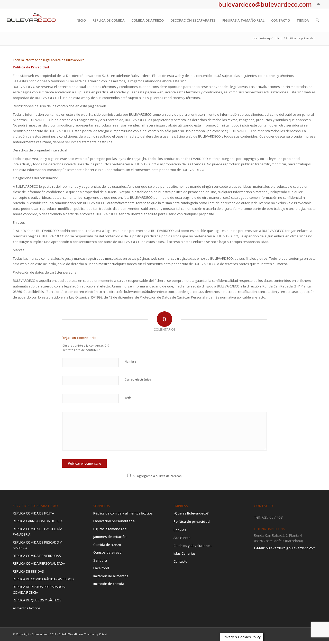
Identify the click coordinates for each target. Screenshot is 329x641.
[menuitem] (80, 20)
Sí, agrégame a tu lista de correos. (157, 476)
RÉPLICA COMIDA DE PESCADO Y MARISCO (37, 545)
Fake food (101, 568)
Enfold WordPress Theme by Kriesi (83, 634)
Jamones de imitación (109, 536)
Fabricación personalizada (114, 521)
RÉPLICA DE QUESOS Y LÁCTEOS (37, 600)
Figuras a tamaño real (110, 529)
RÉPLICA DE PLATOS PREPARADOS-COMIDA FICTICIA (39, 589)
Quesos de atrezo (107, 552)
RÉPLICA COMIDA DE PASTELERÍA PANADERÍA (37, 532)
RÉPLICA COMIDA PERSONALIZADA (39, 563)
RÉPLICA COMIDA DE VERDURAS (37, 555)
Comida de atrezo (107, 544)
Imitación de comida (108, 583)
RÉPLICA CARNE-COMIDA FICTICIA (37, 521)
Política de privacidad (191, 521)
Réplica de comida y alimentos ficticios (123, 513)
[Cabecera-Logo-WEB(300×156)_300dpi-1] (31, 20)
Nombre (130, 361)
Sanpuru (100, 560)
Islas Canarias (184, 553)
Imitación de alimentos (110, 576)
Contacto (180, 561)
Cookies (179, 530)
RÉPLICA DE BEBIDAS (28, 571)
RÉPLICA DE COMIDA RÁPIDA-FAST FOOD (43, 579)
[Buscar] (317, 20)
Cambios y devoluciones (192, 545)
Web (128, 397)
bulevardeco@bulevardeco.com (291, 548)
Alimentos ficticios (27, 608)
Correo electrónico (138, 379)
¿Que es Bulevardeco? (190, 513)
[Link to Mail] (318, 4)
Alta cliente (181, 537)
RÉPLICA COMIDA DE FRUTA (33, 513)
